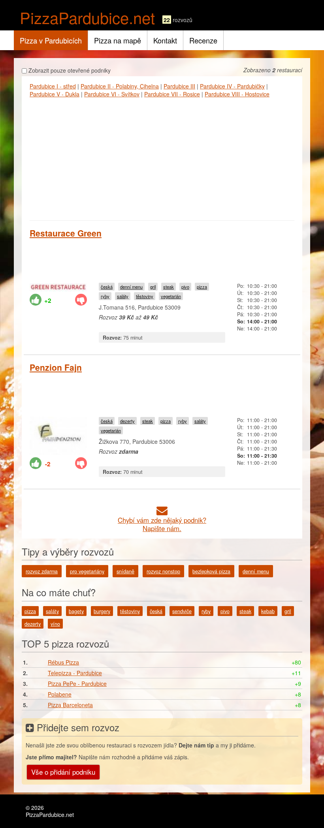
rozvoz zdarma (42, 571)
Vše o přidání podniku (63, 772)
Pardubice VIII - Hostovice (237, 94)
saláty (122, 296)
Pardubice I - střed (53, 86)
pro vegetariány (87, 571)
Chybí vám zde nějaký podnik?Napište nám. (162, 524)
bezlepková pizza (211, 571)
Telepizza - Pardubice (75, 673)
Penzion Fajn (56, 367)
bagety (76, 611)
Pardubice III (179, 86)
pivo (185, 287)
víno (55, 623)
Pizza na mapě (117, 40)
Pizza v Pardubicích (51, 40)
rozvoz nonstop (163, 571)
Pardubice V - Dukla (54, 94)
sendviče (182, 611)
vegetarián (171, 296)
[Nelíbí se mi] (81, 300)
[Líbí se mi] (35, 300)
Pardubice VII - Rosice (172, 94)
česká (107, 287)
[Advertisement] (162, 157)
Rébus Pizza (63, 662)
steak (168, 287)
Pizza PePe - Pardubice (77, 683)
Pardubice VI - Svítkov (111, 94)
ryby (105, 296)
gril (153, 287)
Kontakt (165, 40)
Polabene (60, 694)
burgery (102, 611)
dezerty (127, 421)
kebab (268, 611)
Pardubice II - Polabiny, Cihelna (120, 86)
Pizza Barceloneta (70, 705)
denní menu (131, 287)
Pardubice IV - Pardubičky (232, 86)
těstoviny (144, 296)
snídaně (125, 571)
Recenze (203, 40)
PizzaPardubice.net (87, 17)
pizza (202, 287)
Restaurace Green (66, 233)
